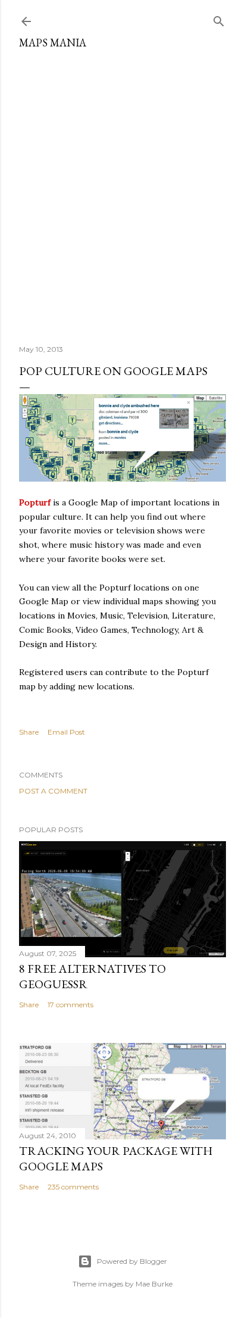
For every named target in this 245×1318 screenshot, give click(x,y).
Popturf (35, 502)
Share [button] (29, 731)
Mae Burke (154, 1283)
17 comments (70, 1004)
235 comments (73, 1186)
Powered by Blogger (132, 1261)
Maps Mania (52, 42)
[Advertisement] (122, 192)
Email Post (66, 731)
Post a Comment (53, 790)
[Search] (219, 18)
